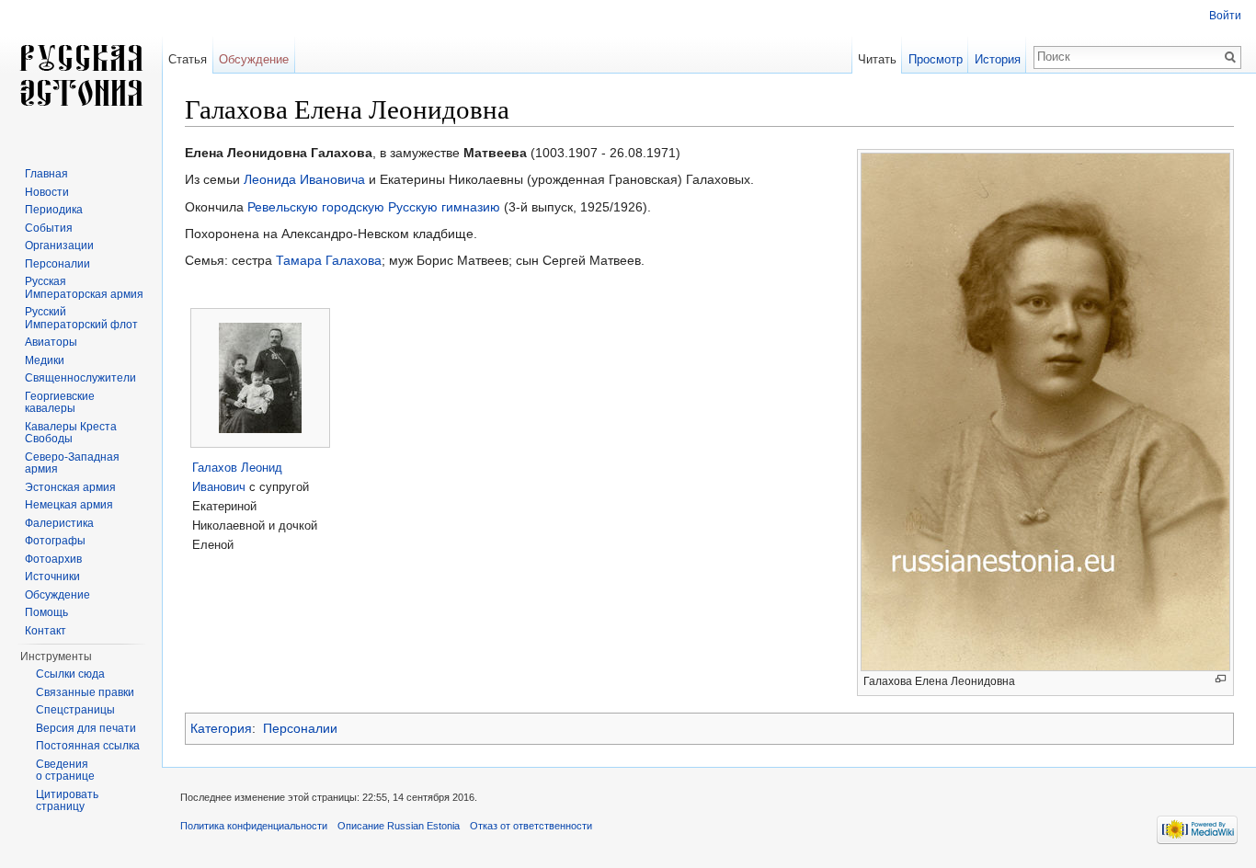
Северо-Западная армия (72, 463)
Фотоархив (53, 559)
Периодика (54, 209)
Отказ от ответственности (531, 825)
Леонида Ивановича (304, 179)
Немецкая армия (69, 504)
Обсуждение (254, 59)
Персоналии (300, 728)
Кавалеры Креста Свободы (71, 433)
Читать (877, 59)
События (49, 228)
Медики (44, 360)
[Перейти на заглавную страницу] (80, 73)
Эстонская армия (70, 487)
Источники (52, 576)
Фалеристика (59, 523)
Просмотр (935, 59)
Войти (1225, 15)
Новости (47, 192)
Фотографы (55, 540)
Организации (59, 245)
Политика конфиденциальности (253, 825)
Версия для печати (86, 728)
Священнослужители (80, 377)
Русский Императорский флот (81, 318)
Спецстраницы (75, 709)
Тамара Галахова (329, 260)
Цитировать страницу (67, 801)
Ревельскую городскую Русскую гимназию (373, 207)
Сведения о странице (65, 770)
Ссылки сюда (70, 674)
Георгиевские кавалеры (60, 403)
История (998, 59)
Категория (221, 728)
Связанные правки (85, 692)
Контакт (45, 630)
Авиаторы (51, 342)
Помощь (46, 612)
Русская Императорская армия (84, 288)
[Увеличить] (1220, 679)
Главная (46, 173)
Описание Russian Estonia (398, 825)
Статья (187, 59)
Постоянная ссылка (88, 745)
